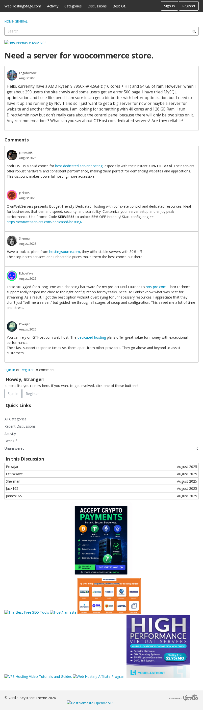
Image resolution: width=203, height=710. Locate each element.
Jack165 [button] (24, 193)
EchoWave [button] (26, 273)
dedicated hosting (91, 337)
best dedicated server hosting (78, 166)
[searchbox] (101, 31)
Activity (52, 6)
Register (188, 5)
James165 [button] (26, 153)
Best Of (10, 440)
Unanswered (14, 448)
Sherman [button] (25, 238)
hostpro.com (156, 286)
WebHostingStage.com (22, 6)
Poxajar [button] (24, 324)
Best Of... (120, 6)
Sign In (169, 5)
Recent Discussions (20, 426)
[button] (12, 75)
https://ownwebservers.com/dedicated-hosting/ (44, 221)
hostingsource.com (64, 251)
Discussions (97, 6)
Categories (73, 6)
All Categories (15, 419)
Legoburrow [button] (27, 73)
